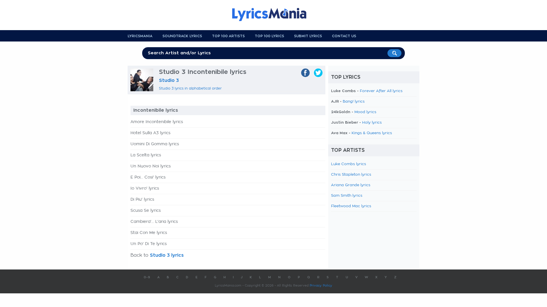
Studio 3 (169, 80)
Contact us (344, 36)
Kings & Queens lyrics (372, 133)
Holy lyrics (372, 123)
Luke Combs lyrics (348, 164)
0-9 (147, 277)
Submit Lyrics (308, 36)
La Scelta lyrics (145, 155)
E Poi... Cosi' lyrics (148, 177)
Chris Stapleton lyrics (351, 175)
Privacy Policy (321, 285)
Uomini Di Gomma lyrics (154, 144)
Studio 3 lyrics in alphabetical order (190, 88)
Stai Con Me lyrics (148, 233)
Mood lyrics (365, 112)
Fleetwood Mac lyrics (351, 206)
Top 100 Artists (228, 36)
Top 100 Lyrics (269, 36)
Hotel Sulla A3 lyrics (150, 133)
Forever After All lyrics (381, 91)
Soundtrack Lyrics (182, 36)
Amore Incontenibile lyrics (156, 122)
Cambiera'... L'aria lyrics (154, 222)
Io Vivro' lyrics (144, 188)
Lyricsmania (140, 36)
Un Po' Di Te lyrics (148, 244)
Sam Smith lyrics (346, 196)
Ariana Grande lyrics (350, 185)
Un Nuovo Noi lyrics (150, 166)
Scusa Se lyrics (145, 211)
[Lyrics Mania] (273, 14)
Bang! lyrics (354, 101)
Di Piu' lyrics (142, 200)
